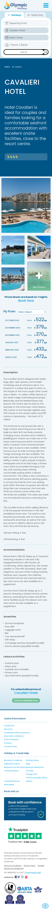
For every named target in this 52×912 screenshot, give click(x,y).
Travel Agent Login (33, 872)
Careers (8, 743)
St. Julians (16, 67)
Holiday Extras (32, 760)
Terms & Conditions (13, 865)
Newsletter (9, 784)
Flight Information (12, 763)
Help (28, 763)
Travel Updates (11, 770)
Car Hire (30, 770)
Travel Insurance (12, 781)
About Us (8, 729)
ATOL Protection (11, 739)
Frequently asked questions (17, 732)
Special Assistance (35, 767)
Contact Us (9, 725)
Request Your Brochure (15, 767)
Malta (7, 67)
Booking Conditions (13, 760)
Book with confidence (14, 736)
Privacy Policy (30, 865)
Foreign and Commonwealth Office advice (36, 777)
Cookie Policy (10, 746)
